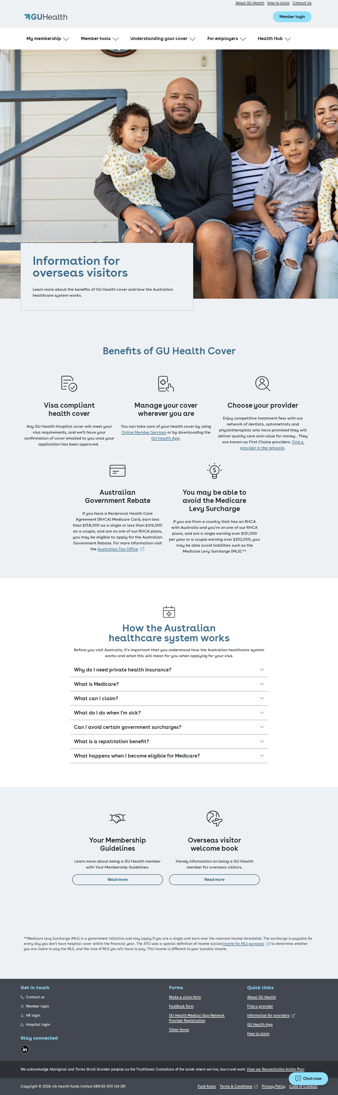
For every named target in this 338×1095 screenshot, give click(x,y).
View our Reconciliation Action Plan (275, 1069)
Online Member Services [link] (143, 432)
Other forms (179, 1030)
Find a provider (260, 1006)
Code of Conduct (303, 1086)
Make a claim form (185, 997)
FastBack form (181, 1006)
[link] (120, 549)
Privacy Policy (273, 1086)
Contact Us (302, 3)
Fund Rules (207, 1086)
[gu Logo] (46, 17)
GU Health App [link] (165, 438)
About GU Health (250, 3)
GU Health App (260, 1025)
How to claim (278, 3)
